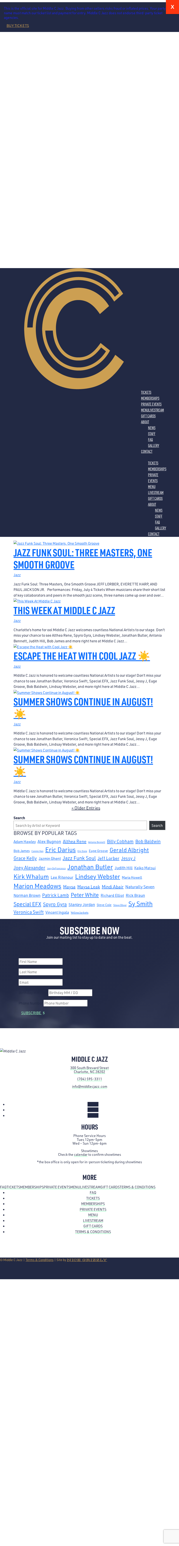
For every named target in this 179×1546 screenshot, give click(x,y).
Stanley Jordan (82, 904)
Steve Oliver (120, 905)
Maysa (69, 886)
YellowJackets (79, 912)
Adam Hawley (25, 841)
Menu (75, 1187)
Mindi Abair (113, 886)
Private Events (57, 1187)
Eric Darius (60, 849)
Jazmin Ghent (50, 858)
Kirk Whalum (31, 876)
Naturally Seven (140, 886)
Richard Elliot (112, 895)
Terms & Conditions (137, 1187)
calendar (81, 1154)
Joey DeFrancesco (56, 868)
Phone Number (31, 1003)
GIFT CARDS (148, 415)
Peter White (85, 894)
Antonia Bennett (96, 842)
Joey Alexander (29, 867)
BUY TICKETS (18, 25)
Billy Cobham (120, 841)
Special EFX (27, 904)
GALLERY (153, 445)
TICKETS (146, 392)
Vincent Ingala (57, 912)
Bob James (22, 851)
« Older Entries (86, 808)
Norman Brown (27, 895)
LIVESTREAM (156, 410)
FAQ (150, 439)
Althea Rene (74, 841)
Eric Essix (82, 851)
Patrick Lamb (55, 895)
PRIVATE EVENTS (151, 404)
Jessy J (128, 858)
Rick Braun (135, 895)
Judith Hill (124, 867)
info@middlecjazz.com (89, 1086)
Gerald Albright (129, 849)
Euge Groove (98, 851)
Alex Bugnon (49, 841)
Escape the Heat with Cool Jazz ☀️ (82, 655)
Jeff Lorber (108, 858)
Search (19, 817)
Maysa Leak (88, 886)
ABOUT (145, 421)
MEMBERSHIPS (150, 398)
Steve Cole (104, 905)
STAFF (151, 433)
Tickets (13, 1187)
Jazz (17, 575)
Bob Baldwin (148, 841)
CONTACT (146, 451)
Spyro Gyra (55, 904)
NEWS (151, 427)
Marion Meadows (37, 886)
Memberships (32, 1187)
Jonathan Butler (90, 867)
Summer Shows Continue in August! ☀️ (83, 707)
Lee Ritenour (62, 877)
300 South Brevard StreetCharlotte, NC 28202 (89, 1070)
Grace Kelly (25, 858)
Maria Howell (132, 877)
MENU (144, 410)
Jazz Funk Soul (79, 858)
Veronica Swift (29, 912)
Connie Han (37, 851)
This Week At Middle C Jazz (64, 610)
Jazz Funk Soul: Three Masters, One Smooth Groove (83, 558)
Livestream (90, 1187)
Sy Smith (140, 903)
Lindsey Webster (97, 876)
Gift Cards (110, 1187)
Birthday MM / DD (33, 992)
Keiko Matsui (145, 868)
